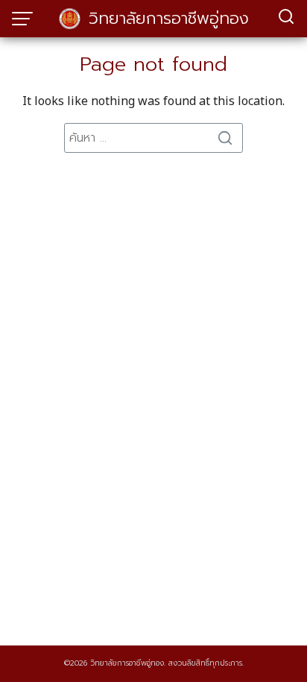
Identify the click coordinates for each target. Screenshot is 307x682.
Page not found (153, 64)
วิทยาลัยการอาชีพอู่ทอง (169, 18)
